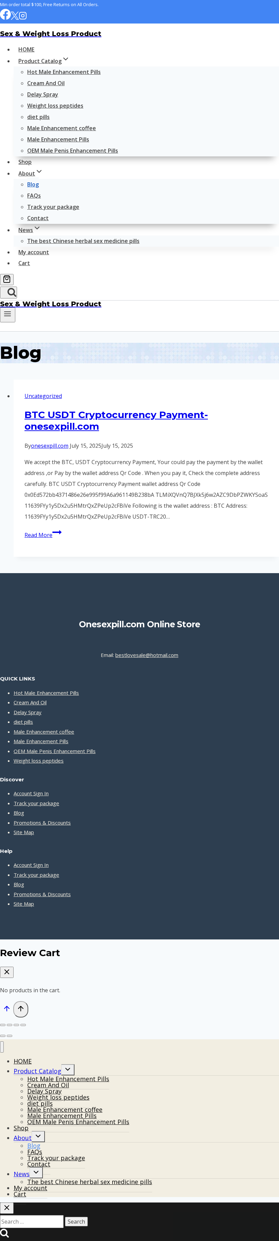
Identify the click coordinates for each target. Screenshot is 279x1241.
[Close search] (7, 1208)
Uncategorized (43, 396)
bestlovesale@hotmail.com (146, 655)
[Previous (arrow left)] (2, 1036)
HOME (26, 49)
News (22, 1174)
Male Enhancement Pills (58, 139)
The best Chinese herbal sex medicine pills (83, 241)
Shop (25, 162)
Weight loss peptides (55, 105)
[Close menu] (2, 1047)
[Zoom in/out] (2, 1025)
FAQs (34, 195)
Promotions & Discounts (42, 822)
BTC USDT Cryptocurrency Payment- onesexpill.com (116, 420)
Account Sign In (31, 793)
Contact (38, 218)
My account (33, 252)
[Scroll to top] (6, 1010)
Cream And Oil (46, 83)
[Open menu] (7, 314)
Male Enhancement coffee (61, 128)
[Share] (16, 1025)
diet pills (38, 117)
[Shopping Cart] (7, 279)
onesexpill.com (49, 445)
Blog (33, 184)
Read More (43, 535)
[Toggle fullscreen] (9, 1025)
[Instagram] (23, 17)
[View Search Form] (8, 292)
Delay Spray (42, 94)
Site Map (24, 832)
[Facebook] (5, 17)
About (23, 1138)
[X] (15, 17)
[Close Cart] (7, 972)
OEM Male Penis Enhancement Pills (72, 150)
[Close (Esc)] (23, 1025)
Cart (24, 263)
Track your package (53, 207)
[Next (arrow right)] (9, 1036)
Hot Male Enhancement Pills (64, 72)
